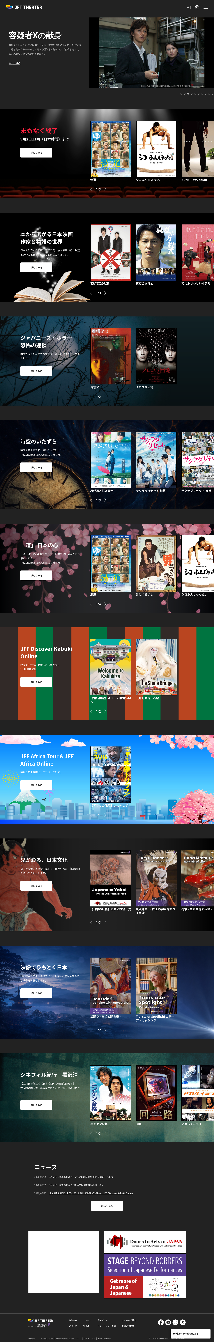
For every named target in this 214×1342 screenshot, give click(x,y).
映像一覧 (73, 1320)
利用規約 (31, 1338)
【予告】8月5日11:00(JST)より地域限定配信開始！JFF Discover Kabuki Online (91, 1193)
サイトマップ (89, 1338)
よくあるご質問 (129, 1320)
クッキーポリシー (46, 1338)
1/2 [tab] (98, 396)
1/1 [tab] (98, 815)
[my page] (189, 7)
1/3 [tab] (98, 189)
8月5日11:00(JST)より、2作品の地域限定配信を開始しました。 (82, 1177)
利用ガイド (103, 1320)
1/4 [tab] (98, 604)
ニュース (87, 1320)
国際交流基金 (103, 1338)
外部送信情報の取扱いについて (68, 1338)
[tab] (181, 94)
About (86, 1325)
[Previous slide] (91, 189)
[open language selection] (197, 7)
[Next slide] (105, 189)
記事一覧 (73, 1325)
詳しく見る (14, 57)
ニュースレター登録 (107, 1325)
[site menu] (206, 7)
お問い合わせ (128, 1325)
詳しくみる (36, 152)
